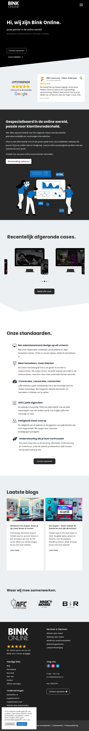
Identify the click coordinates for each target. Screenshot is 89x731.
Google (27, 653)
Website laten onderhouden (18, 705)
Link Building (44, 34)
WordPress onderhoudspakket (58, 640)
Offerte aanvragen (14, 684)
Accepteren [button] (22, 724)
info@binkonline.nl (55, 677)
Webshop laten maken (55, 637)
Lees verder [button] (44, 98)
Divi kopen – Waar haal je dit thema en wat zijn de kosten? (63, 527)
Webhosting (36, 34)
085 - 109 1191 (54, 674)
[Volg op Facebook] (48, 666)
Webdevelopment (12, 34)
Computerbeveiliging (55, 647)
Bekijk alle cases (44, 291)
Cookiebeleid (57, 725)
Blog (8, 666)
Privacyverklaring (71, 725)
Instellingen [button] (10, 724)
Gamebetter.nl (12, 695)
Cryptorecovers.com (14, 702)
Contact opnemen (16, 50)
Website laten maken (55, 633)
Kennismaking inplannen (18, 161)
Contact (10, 680)
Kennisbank (11, 669)
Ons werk (10, 673)
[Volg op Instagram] (53, 666)
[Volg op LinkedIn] (58, 666)
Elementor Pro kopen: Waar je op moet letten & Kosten (24, 527)
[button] (42, 281)
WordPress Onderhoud (24, 34)
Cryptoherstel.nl (13, 698)
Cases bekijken (14, 57)
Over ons (10, 676)
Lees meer (14, 550)
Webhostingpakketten (55, 644)
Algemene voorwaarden (41, 725)
